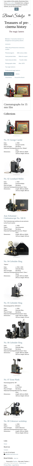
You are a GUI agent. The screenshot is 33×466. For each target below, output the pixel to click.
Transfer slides (23, 60)
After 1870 (22, 63)
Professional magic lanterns (12, 70)
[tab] (16, 105)
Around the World (19, 77)
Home (5, 444)
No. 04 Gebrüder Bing (13, 261)
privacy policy (10, 3)
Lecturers (7, 44)
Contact (6, 450)
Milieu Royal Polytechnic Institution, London (15, 48)
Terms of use (22, 463)
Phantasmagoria (9, 53)
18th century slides (22, 53)
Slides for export (23, 56)
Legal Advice (15, 465)
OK (16, 9)
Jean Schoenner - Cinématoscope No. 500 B (14, 217)
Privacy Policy (7, 465)
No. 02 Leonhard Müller (14, 179)
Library (18, 74)
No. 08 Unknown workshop (15, 421)
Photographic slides (10, 63)
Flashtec (15, 461)
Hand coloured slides (10, 60)
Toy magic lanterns (10, 67)
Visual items (8, 77)
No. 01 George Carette (13, 140)
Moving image (9, 74)
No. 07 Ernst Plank (11, 380)
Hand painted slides (10, 56)
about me (16, 458)
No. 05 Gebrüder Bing (13, 303)
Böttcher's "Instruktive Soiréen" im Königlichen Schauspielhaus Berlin (14, 39)
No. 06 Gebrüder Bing (13, 343)
